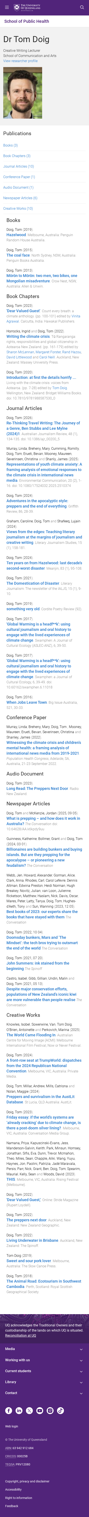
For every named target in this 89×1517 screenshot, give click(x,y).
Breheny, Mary (39, 449)
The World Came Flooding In (31, 1035)
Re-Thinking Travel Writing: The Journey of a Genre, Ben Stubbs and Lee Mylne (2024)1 (43, 428)
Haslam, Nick (48, 896)
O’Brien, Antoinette (20, 1030)
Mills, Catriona (57, 1086)
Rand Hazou (71, 352)
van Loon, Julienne (56, 891)
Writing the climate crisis (28, 336)
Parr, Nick (24, 1169)
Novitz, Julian (30, 891)
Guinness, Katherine (21, 839)
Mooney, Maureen (58, 454)
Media (10, 1349)
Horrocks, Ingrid (18, 331)
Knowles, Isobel (18, 1024)
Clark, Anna (15, 880)
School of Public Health (26, 21)
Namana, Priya (17, 1143)
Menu (7, 7)
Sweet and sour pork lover (28, 1261)
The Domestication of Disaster (32, 583)
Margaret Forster (48, 352)
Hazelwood (16, 235)
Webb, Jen (14, 875)
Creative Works (18, 208)
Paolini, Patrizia (39, 1164)
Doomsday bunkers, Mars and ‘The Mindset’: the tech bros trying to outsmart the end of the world (42, 942)
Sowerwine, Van (44, 1024)
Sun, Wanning (42, 906)
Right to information (18, 1498)
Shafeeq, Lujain (68, 521)
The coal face (18, 255)
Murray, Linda (16, 449)
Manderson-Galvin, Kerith (25, 1148)
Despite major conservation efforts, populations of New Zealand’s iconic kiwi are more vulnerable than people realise (41, 994)
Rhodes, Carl (34, 880)
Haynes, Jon (15, 1164)
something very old (23, 609)
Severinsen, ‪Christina (58, 732)
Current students (18, 1371)
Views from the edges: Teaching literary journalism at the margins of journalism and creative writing (44, 537)
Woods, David (53, 1174)
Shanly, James (57, 459)
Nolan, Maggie (17, 1091)
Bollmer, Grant (49, 839)
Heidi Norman (54, 886)
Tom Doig (59, 388)
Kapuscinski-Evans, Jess (49, 1143)
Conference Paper (19, 177)
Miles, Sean (24, 1158)
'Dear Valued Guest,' (23, 1200)
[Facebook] (8, 1411)
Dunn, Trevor (47, 1153)
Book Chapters (16, 156)
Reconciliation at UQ (20, 1335)
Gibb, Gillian (38, 978)
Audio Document (18, 187)
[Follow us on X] (29, 1411)
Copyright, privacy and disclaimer (27, 1481)
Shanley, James (18, 737)
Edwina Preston (31, 886)
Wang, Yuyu (66, 1158)
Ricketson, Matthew (21, 896)
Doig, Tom (14, 230)
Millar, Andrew (33, 1086)
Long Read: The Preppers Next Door (37, 788)
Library (10, 1382)
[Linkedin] (19, 1411)
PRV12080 (23, 1464)
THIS (10, 1179)
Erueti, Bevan (33, 454)
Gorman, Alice (64, 875)
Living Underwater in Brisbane (32, 1240)
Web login (11, 1426)
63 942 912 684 (23, 1448)
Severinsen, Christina (22, 459)
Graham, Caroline (19, 521)
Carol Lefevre (55, 880)
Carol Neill (47, 357)
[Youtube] (39, 1411)
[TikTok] (60, 1411)
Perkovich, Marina (55, 1030)
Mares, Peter (15, 901)
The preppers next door (26, 1220)
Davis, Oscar (68, 896)
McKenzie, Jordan (43, 813)
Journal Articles (18, 166)
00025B (22, 1456)
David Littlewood (19, 357)
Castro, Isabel (16, 978)
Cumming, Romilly (65, 449)
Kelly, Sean (28, 1174)
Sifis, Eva (29, 1153)
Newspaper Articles (20, 198)
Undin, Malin (58, 978)
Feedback (11, 1506)
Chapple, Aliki (45, 1158)
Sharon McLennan (20, 352)
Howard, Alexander (38, 875)
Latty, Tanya (36, 901)
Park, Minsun (56, 1148)
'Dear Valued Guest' (23, 311)
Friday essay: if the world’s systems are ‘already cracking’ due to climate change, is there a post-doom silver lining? (43, 1122)
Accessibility (13, 1489)
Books (10, 145)
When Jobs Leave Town (26, 702)
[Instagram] (50, 1411)
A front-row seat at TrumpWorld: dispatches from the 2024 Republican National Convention (43, 1065)
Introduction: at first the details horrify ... (41, 377)
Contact (11, 1393)
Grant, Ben (41, 1169)
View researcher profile (20, 61)
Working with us (17, 1360)
